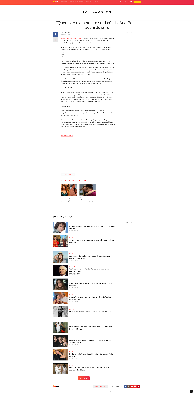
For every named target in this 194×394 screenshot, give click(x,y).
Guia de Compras (139, 6)
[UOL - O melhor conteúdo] (55, 2)
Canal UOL (119, 6)
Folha (89, 6)
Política (75, 6)
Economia (85, 6)
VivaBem (108, 6)
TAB (127, 6)
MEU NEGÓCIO (77, 1)
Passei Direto (84, 1)
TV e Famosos (97, 12)
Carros (80, 6)
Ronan (79, 38)
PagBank (90, 1)
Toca (132, 6)
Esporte (93, 6)
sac (121, 1)
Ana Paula (73, 38)
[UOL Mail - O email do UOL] (125, 2)
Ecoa (114, 6)
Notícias (70, 6)
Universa (103, 6)
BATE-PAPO (71, 1)
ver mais (82, 378)
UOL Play (95, 1)
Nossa (124, 6)
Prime (129, 6)
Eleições (65, 6)
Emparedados (65, 38)
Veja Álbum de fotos (67, 135)
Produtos (56, 6)
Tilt (112, 6)
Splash (98, 6)
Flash (60, 6)
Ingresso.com (64, 1)
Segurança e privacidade (111, 390)
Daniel (109, 67)
